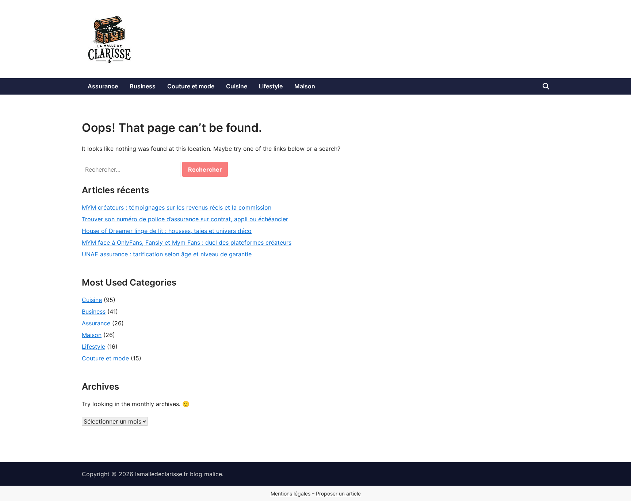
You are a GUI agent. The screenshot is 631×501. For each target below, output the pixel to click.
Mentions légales (290, 493)
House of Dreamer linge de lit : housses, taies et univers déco (167, 230)
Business (143, 86)
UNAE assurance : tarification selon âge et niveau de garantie (167, 254)
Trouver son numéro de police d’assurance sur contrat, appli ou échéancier (185, 219)
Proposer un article (338, 493)
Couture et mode (190, 86)
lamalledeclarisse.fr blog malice (178, 474)
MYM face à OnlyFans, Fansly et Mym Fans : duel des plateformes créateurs (186, 242)
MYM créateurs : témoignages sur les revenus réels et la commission (176, 207)
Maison (304, 86)
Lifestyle (271, 86)
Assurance (103, 86)
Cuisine (236, 86)
